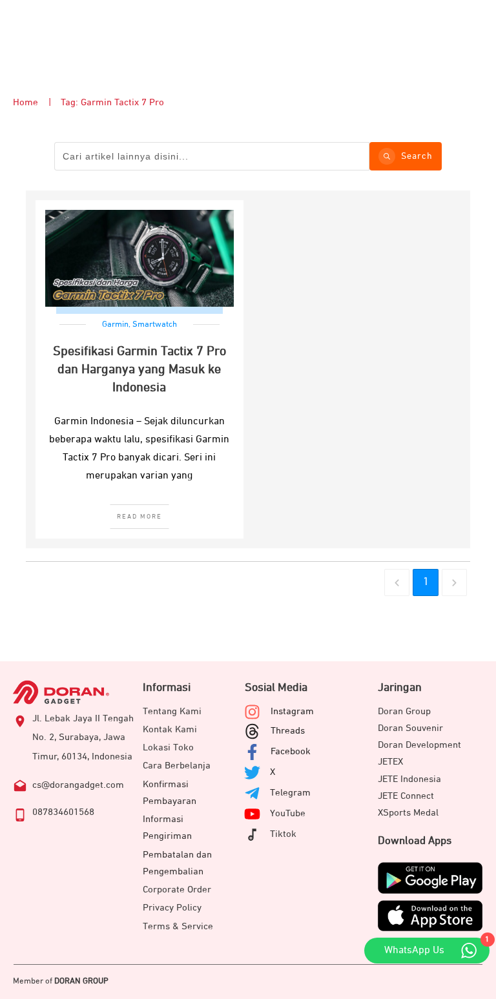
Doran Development (419, 745)
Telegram (290, 793)
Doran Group (404, 711)
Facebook (291, 751)
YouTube (287, 813)
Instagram (292, 711)
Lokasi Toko (168, 747)
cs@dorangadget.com (78, 785)
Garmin (115, 324)
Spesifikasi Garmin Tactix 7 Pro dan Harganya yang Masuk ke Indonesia (139, 369)
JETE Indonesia (409, 779)
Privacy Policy (172, 907)
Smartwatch (154, 324)
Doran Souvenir (410, 728)
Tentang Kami (172, 711)
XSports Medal (408, 813)
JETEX (390, 762)
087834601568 (63, 812)
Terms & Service (178, 926)
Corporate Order (177, 889)
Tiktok (283, 834)
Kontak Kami (170, 729)
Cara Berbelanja (177, 765)
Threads (288, 731)
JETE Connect (406, 796)
